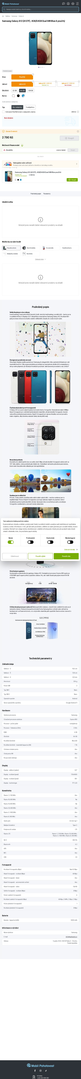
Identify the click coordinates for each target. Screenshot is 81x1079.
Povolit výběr (40, 556)
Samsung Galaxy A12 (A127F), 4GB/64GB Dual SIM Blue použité (38, 172)
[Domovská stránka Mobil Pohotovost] (40, 1065)
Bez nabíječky (17, 107)
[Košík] (72, 3)
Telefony (7, 16)
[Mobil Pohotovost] (10, 4)
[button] (40, 9)
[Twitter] (40, 1071)
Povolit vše (66, 556)
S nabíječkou (30, 107)
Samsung (14, 16)
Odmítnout (15, 556)
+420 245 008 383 (43, 1078)
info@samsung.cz (71, 937)
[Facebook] (35, 1071)
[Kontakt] (63, 3)
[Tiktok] (46, 1071)
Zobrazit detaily (69, 549)
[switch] (31, 542)
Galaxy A (21, 16)
